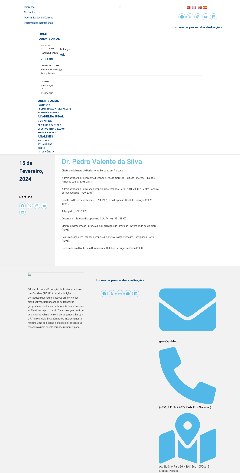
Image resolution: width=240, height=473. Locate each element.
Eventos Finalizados (51, 129)
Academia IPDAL (51, 116)
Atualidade (45, 144)
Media (41, 148)
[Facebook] (182, 16)
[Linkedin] (213, 16)
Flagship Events (48, 112)
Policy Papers (47, 132)
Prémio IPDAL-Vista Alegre (55, 109)
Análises (45, 136)
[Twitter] (189, 16)
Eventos (45, 121)
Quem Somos (48, 101)
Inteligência (46, 152)
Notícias (43, 140)
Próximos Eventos (49, 125)
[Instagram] (197, 16)
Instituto (44, 105)
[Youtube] (205, 16)
